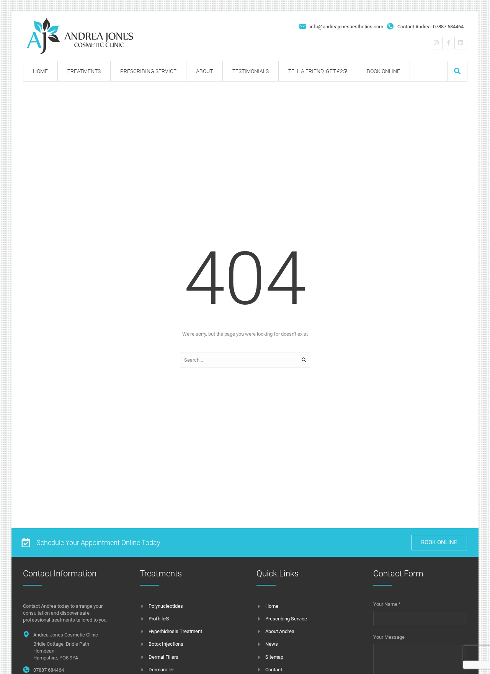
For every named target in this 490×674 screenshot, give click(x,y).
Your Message (389, 637)
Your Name (387, 604)
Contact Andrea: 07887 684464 (430, 26)
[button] (457, 71)
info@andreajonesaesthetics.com (346, 26)
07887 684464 (48, 670)
